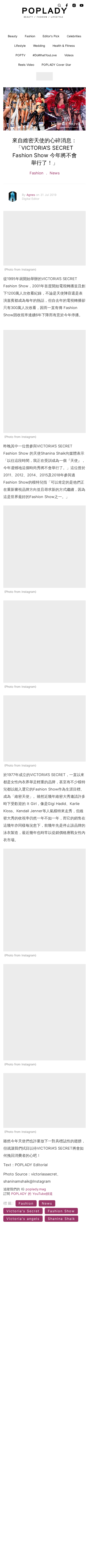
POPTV (20, 55)
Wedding (39, 45)
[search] (59, 5)
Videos (68, 55)
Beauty (12, 36)
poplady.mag (36, 1189)
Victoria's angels (23, 1219)
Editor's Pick (51, 36)
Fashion (30, 36)
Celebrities (74, 36)
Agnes (31, 194)
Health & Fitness (64, 45)
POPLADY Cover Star (56, 64)
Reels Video (26, 64)
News (54, 173)
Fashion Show (61, 1211)
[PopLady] (44, 12)
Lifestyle (20, 45)
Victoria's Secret (23, 1211)
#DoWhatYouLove (45, 55)
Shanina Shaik (61, 1219)
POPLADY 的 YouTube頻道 (32, 1194)
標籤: (8, 1203)
